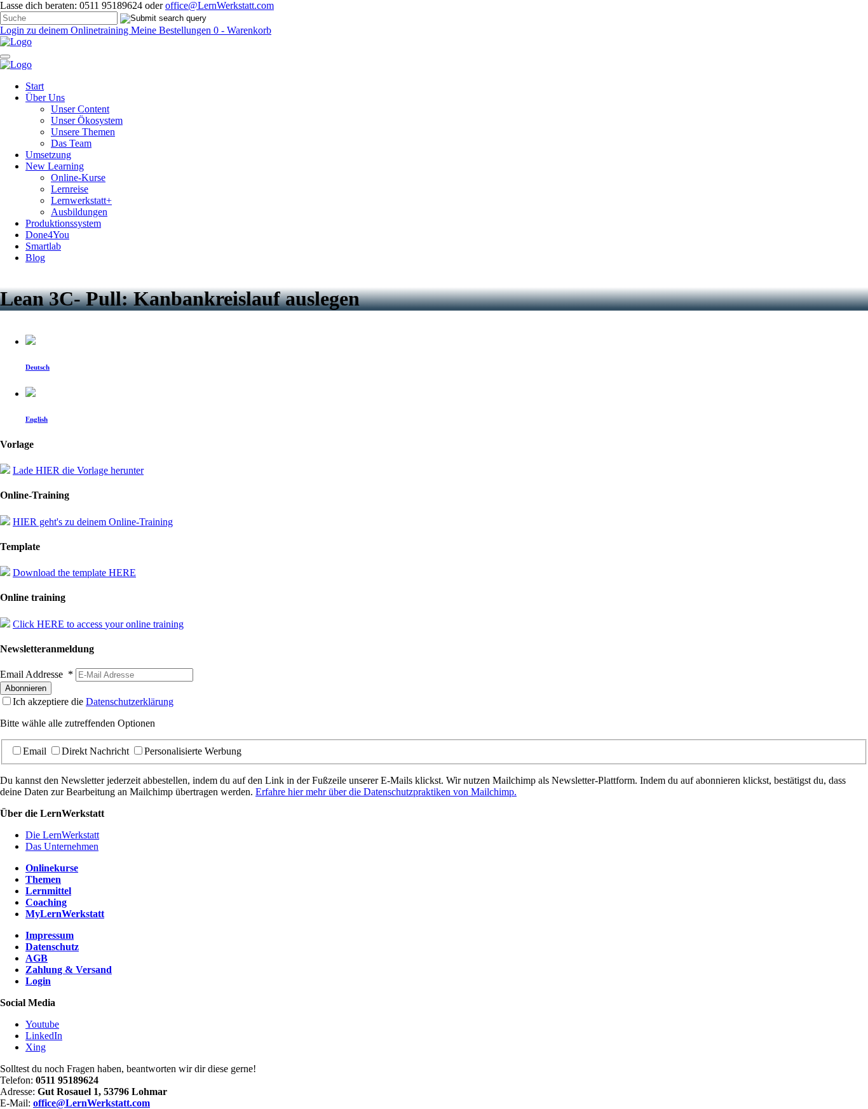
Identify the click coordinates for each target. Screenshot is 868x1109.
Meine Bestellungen (172, 30)
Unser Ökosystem (87, 120)
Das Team (71, 143)
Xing (35, 1047)
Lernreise (69, 189)
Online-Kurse (78, 177)
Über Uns (45, 97)
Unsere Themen (83, 131)
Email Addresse (36, 674)
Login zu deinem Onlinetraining (65, 30)
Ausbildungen (79, 211)
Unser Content (80, 109)
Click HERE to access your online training (98, 624)
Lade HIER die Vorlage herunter (78, 470)
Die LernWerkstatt (62, 835)
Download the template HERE (74, 572)
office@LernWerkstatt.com (219, 5)
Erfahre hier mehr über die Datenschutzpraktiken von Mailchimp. (386, 791)
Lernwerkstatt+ (81, 200)
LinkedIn (43, 1035)
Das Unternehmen (61, 846)
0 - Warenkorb (242, 30)
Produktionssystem (63, 223)
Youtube (42, 1024)
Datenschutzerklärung (129, 701)
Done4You (47, 234)
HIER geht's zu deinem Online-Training (93, 521)
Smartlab (43, 246)
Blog (35, 257)
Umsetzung (48, 154)
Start (34, 86)
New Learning (54, 166)
